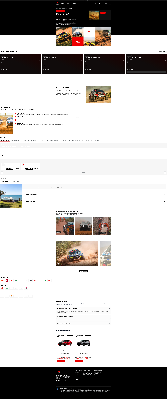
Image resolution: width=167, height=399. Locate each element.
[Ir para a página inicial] (57, 3)
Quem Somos (77, 374)
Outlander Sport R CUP (76, 140)
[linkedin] (65, 380)
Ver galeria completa (83, 271)
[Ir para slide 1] (83, 172)
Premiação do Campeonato (5, 181)
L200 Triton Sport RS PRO (44, 140)
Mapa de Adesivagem (5, 160)
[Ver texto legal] (71, 355)
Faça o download (10, 168)
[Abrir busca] (110, 3)
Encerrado (146, 72)
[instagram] (63, 380)
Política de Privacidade (97, 372)
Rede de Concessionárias (79, 380)
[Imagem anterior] (57, 268)
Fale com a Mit (85, 372)
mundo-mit (60, 8)
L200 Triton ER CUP (34, 140)
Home (57, 8)
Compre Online (69, 360)
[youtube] (58, 380)
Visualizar (17, 168)
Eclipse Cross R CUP (95, 140)
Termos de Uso (96, 373)
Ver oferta (60, 360)
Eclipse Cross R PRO (86, 140)
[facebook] (56, 380)
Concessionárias (99, 0)
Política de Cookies (96, 374)
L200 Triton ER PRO (25, 140)
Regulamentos (12, 160)
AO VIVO (109, 212)
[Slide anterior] (1, 77)
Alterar (94, 0)
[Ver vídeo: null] (65, 226)
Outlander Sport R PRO (65, 140)
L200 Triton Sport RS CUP (55, 140)
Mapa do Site (77, 379)
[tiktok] (61, 380)
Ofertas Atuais (77, 383)
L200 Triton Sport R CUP (15, 140)
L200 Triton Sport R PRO (5, 140)
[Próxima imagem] (110, 268)
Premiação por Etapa (15, 181)
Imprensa (76, 373)
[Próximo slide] (166, 77)
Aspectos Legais (77, 372)
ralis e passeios (64, 8)
